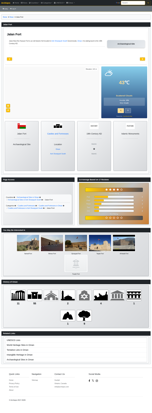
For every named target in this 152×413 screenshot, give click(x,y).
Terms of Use (14, 387)
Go (148, 3)
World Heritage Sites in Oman (20, 345)
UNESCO (59, 3)
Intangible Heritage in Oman (19, 355)
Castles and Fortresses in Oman (51, 205)
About (11, 390)
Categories (47, 3)
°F (128, 110)
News (25, 3)
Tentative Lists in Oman (17, 350)
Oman (12, 17)
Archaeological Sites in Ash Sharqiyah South (24, 200)
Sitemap (35, 380)
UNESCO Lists (13, 340)
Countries (34, 3)
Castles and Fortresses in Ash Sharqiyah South (25, 208)
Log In (14, 9)
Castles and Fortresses (58, 134)
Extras (70, 3)
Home (17, 3)
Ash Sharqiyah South (59, 41)
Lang (6, 9)
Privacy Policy (14, 383)
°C (121, 110)
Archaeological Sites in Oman (28, 197)
